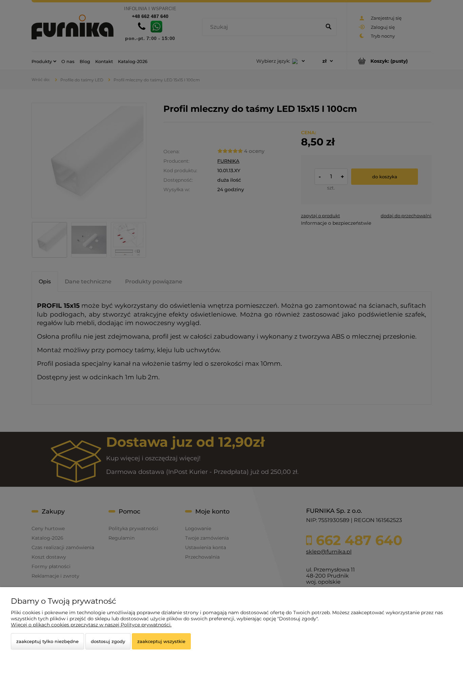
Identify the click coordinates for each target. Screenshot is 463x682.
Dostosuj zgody (108, 641)
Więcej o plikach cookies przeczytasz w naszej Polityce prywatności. (91, 625)
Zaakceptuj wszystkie (161, 641)
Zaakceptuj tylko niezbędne (47, 641)
